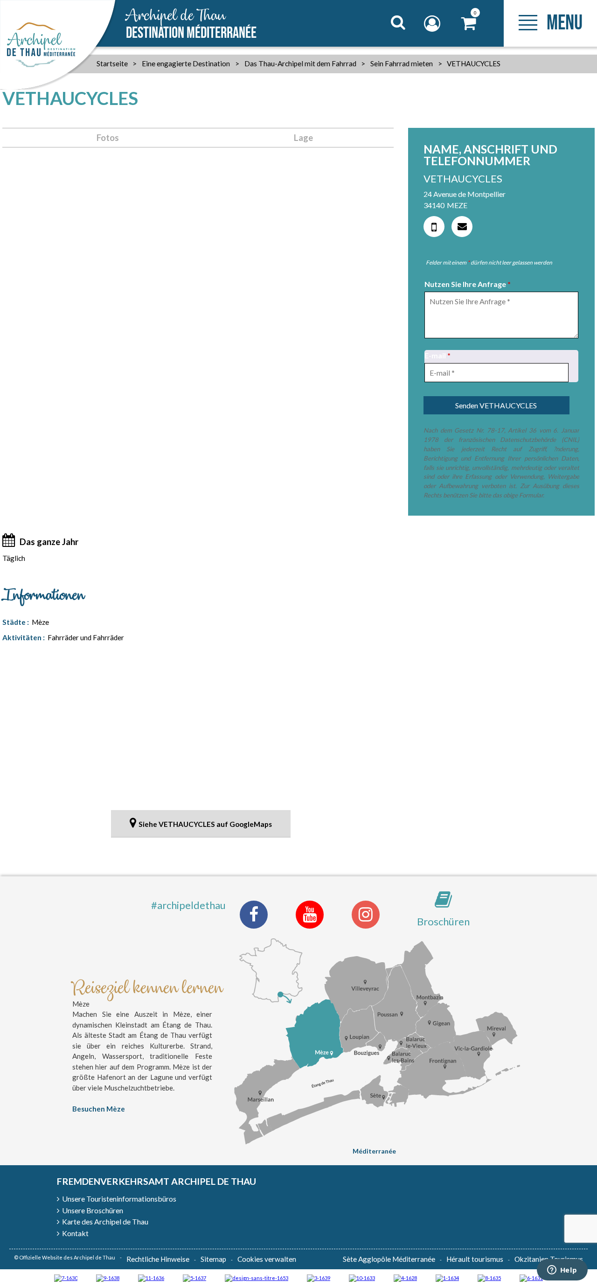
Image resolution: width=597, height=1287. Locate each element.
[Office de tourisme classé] (151, 1277)
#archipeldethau (188, 905)
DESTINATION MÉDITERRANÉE (191, 24)
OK (386, 40)
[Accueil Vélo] (318, 1277)
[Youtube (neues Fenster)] (310, 915)
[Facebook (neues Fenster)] (254, 915)
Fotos (108, 138)
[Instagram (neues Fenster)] (366, 915)
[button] (469, 23)
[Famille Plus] (405, 1277)
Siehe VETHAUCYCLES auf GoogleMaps (205, 824)
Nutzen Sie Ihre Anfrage (467, 284)
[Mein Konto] (433, 23)
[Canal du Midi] (65, 1277)
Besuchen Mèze (98, 1109)
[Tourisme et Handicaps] (107, 1277)
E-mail (437, 355)
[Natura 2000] (362, 1277)
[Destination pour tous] (194, 1277)
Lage (303, 138)
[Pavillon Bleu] (531, 1277)
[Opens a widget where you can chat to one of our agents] (562, 1270)
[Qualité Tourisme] (256, 1277)
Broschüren (443, 921)
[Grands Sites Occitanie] (447, 1277)
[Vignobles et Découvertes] (489, 1277)
